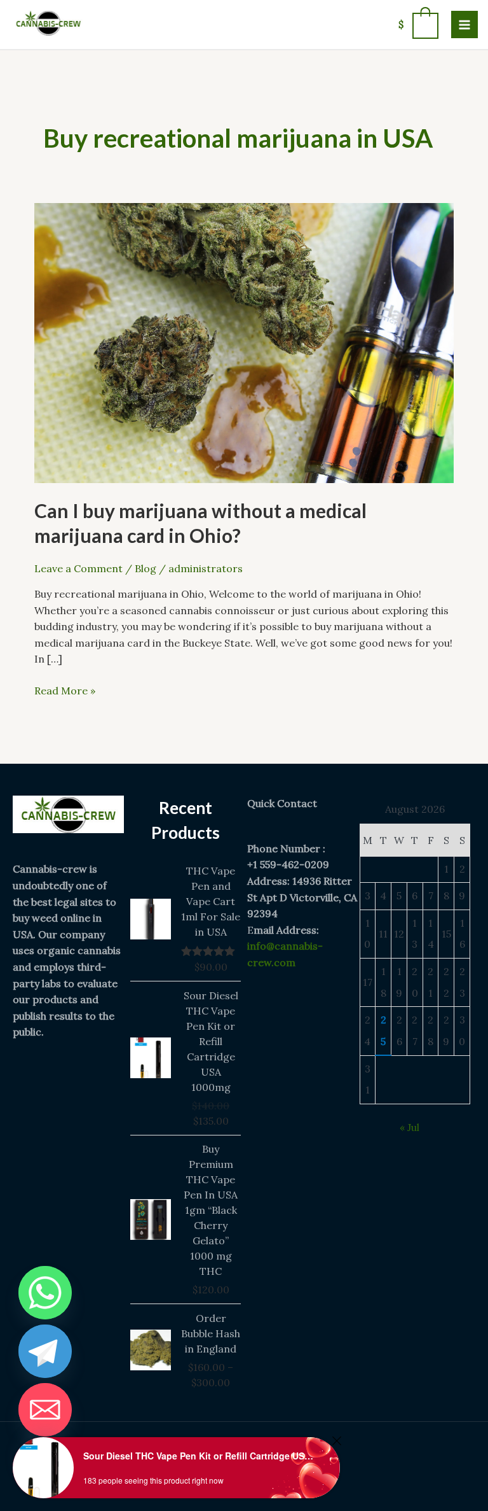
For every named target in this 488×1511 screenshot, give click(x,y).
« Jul (409, 1127)
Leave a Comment (78, 568)
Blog (145, 568)
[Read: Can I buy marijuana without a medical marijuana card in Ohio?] (244, 341)
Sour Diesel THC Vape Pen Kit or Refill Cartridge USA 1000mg (200, 1455)
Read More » (64, 690)
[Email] (45, 1410)
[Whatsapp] (45, 1292)
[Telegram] (45, 1351)
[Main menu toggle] (464, 24)
